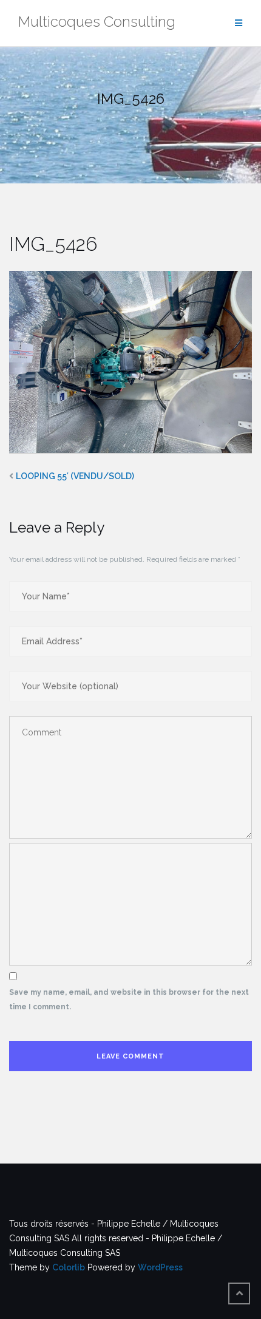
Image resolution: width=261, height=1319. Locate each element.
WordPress (160, 1267)
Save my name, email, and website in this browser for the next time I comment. (129, 999)
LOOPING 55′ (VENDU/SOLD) (75, 476)
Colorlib (68, 1267)
